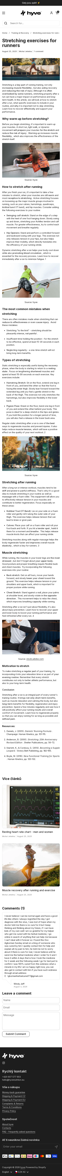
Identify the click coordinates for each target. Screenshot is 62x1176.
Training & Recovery (20, 33)
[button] (57, 13)
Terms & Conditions (12, 1107)
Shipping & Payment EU (13, 1100)
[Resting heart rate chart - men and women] (31, 806)
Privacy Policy (9, 1111)
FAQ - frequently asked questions (18, 1131)
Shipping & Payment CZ (13, 1096)
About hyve (7, 1124)
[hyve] (31, 13)
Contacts (6, 1128)
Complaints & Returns (13, 1103)
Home (4, 33)
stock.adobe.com (35, 659)
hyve (22, 1167)
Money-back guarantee (13, 1092)
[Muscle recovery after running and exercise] (31, 865)
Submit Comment (16, 1034)
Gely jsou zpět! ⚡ (31, 3)
